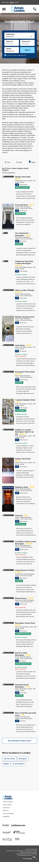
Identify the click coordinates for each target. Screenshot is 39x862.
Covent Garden (18, 764)
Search (27, 50)
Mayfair (6, 764)
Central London (9, 759)
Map (20, 162)
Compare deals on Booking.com (16, 55)
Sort (8, 162)
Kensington (23, 759)
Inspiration (6, 816)
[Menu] (4, 9)
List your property (8, 813)
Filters (32, 162)
